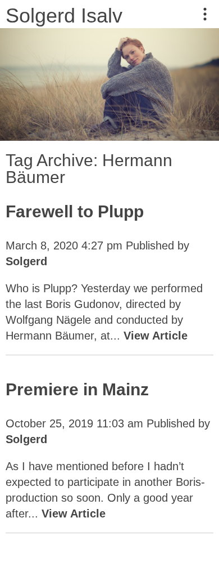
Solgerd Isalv (64, 15)
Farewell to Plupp (75, 211)
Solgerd (26, 261)
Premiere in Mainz (77, 389)
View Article (156, 335)
